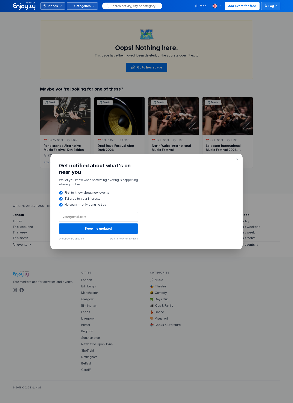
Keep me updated (98, 228)
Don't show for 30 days (124, 238)
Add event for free (242, 6)
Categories (82, 6)
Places (53, 6)
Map (203, 6)
